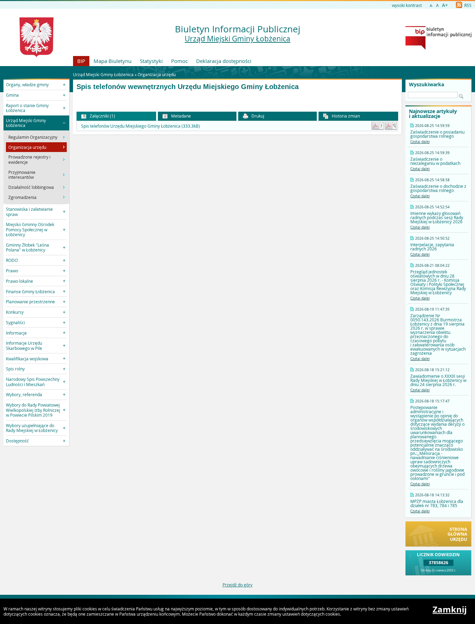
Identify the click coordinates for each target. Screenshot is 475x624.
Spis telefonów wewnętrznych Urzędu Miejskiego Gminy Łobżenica (188, 86)
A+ (445, 5)
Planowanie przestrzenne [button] (30, 301)
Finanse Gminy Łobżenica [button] (30, 291)
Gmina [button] (12, 95)
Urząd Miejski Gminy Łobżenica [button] (26, 123)
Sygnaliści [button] (15, 322)
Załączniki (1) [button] (102, 116)
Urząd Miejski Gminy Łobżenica (237, 38)
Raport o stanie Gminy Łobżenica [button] (27, 108)
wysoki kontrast (407, 5)
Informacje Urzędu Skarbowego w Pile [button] (24, 345)
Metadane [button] (180, 116)
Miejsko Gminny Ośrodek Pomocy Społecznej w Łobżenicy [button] (30, 229)
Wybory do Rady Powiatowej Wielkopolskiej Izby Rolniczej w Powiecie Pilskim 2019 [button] (33, 410)
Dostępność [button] (17, 440)
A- (431, 5)
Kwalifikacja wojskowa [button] (27, 358)
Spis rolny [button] (15, 368)
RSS (467, 5)
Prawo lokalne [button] (19, 281)
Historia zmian (345, 116)
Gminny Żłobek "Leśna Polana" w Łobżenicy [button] (27, 247)
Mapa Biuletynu (112, 60)
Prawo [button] (12, 270)
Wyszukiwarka (426, 84)
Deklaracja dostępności (223, 60)
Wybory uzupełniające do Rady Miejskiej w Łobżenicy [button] (32, 428)
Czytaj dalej (420, 141)
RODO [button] (12, 260)
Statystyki (151, 60)
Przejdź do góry (237, 584)
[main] (237, 100)
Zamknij (450, 609)
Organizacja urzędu (157, 74)
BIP (81, 60)
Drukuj (257, 116)
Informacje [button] (16, 333)
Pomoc (179, 60)
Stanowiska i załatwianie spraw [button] (29, 211)
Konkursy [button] (15, 312)
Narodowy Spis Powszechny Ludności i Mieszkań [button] (32, 381)
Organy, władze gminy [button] (27, 84)
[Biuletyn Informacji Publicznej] (438, 48)
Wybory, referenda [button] (24, 394)
